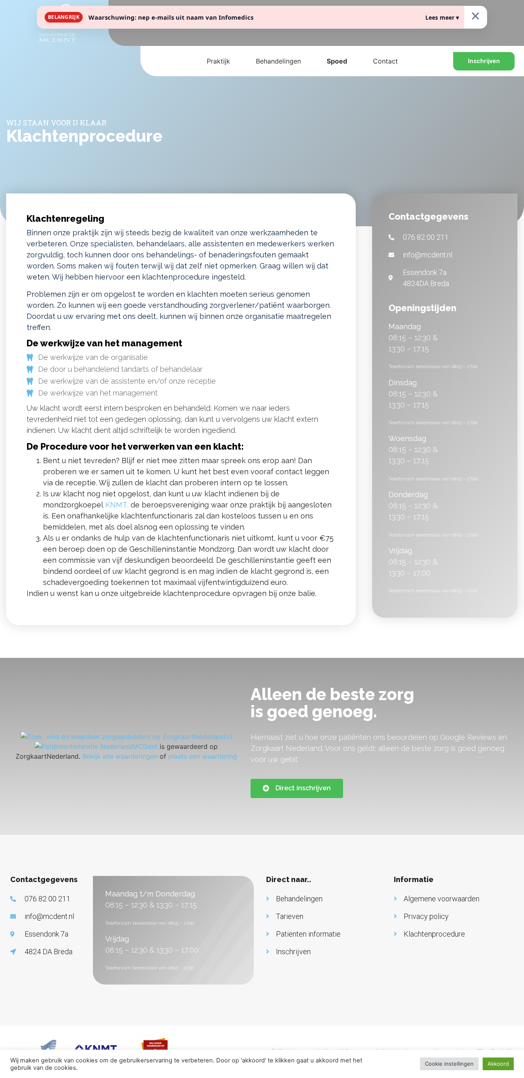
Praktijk (218, 61)
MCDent (145, 746)
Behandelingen (278, 61)
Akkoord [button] (498, 1063)
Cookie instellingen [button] (449, 1063)
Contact (385, 61)
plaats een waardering (202, 756)
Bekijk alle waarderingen (120, 756)
